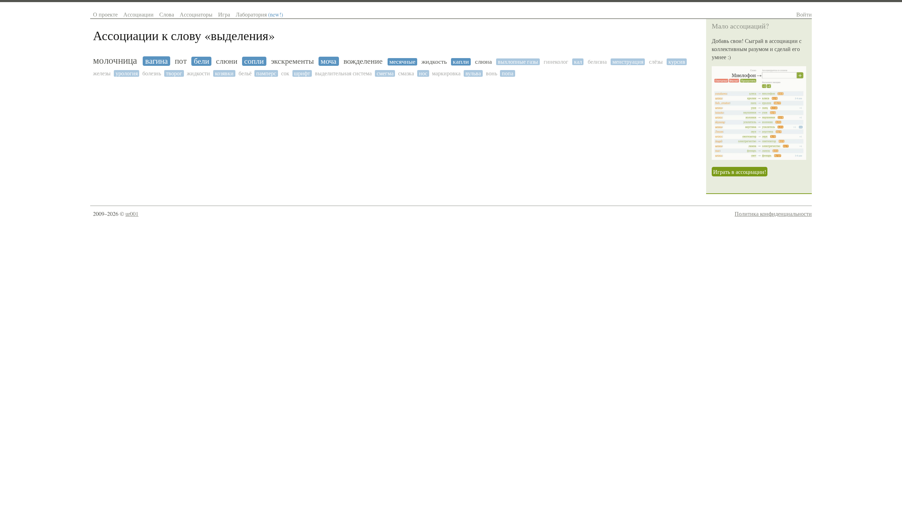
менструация (627, 61)
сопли (254, 61)
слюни (226, 61)
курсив (676, 61)
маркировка (446, 73)
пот (181, 61)
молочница (115, 61)
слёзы (656, 61)
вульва (473, 73)
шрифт (302, 73)
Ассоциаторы (196, 14)
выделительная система (343, 73)
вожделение (363, 61)
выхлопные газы (518, 61)
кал (578, 61)
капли (461, 61)
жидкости (198, 73)
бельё (245, 73)
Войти (804, 14)
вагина (156, 61)
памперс (266, 73)
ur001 (131, 213)
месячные (402, 61)
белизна (597, 61)
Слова (166, 14)
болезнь (151, 73)
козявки (224, 73)
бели (201, 61)
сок (285, 73)
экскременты (292, 61)
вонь (491, 73)
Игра (224, 14)
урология (127, 73)
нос (423, 73)
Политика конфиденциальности (773, 213)
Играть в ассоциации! (739, 171)
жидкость (434, 61)
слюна (483, 61)
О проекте (105, 14)
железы (102, 73)
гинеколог (556, 61)
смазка (406, 73)
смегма (385, 73)
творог (174, 73)
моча (328, 61)
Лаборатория (259, 14)
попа (507, 73)
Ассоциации (138, 14)
